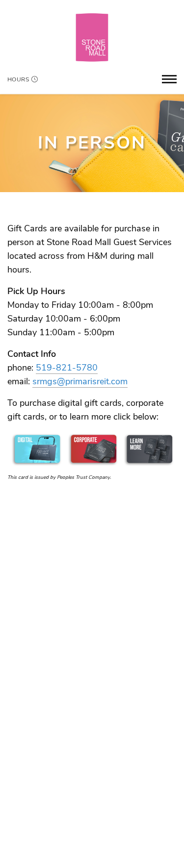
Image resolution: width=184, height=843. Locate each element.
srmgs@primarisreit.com (80, 381)
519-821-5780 (67, 367)
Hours (18, 79)
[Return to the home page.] (92, 37)
